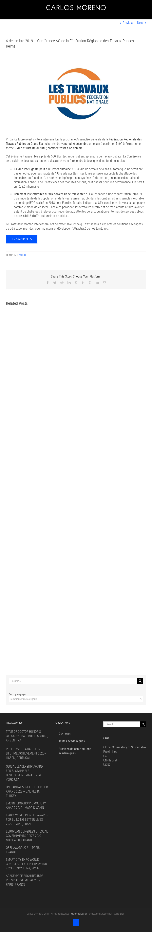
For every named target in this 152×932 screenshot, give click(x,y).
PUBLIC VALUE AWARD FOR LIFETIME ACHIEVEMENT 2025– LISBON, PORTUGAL (26, 753)
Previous (128, 23)
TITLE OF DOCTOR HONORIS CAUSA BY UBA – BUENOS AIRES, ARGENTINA (27, 736)
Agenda (22, 255)
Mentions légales (79, 913)
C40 (105, 756)
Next (140, 23)
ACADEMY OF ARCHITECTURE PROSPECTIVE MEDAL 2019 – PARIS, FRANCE (24, 880)
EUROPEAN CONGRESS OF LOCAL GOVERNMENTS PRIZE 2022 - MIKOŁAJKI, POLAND (27, 836)
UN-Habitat (110, 760)
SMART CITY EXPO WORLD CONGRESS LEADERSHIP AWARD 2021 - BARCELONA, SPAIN (26, 864)
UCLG (106, 765)
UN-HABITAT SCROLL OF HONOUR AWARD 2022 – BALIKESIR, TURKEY (27, 791)
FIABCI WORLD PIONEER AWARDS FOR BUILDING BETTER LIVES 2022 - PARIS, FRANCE (27, 819)
